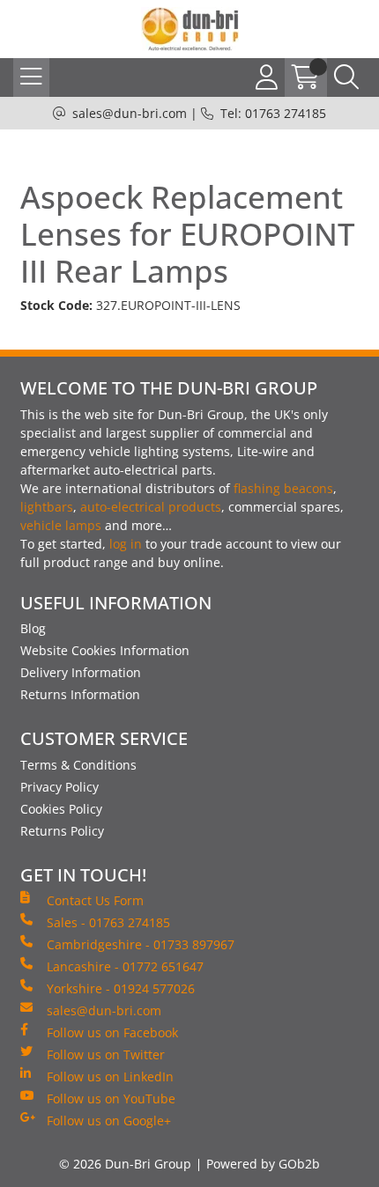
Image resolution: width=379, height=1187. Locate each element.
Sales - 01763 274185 (108, 922)
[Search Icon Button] (346, 77)
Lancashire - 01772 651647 (125, 966)
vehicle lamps (60, 525)
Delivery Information (80, 672)
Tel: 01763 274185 (273, 113)
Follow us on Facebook (112, 1032)
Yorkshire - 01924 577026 (121, 988)
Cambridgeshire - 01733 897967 (140, 944)
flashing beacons (283, 488)
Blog (33, 628)
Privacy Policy (59, 786)
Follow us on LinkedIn (110, 1076)
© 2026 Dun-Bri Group (125, 1163)
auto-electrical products (150, 506)
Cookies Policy (61, 808)
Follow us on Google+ (109, 1120)
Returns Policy (62, 830)
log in (125, 543)
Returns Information (80, 694)
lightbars (46, 506)
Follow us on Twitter (106, 1054)
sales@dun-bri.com (129, 113)
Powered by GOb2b (263, 1163)
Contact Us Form (95, 900)
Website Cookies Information (105, 650)
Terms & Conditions (78, 764)
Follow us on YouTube (111, 1098)
